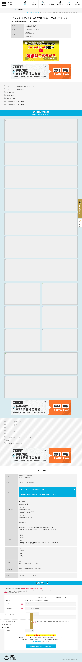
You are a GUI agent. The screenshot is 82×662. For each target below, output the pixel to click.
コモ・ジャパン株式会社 (7, 4)
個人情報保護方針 (37, 641)
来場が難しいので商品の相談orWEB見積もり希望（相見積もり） (57, 621)
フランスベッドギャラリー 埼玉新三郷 (34, 621)
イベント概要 (6, 627)
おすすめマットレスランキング (10, 621)
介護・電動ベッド (7, 624)
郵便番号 (8, 613)
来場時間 (8, 630)
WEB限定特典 (6, 618)
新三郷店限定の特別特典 (8, 615)
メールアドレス (9, 608)
